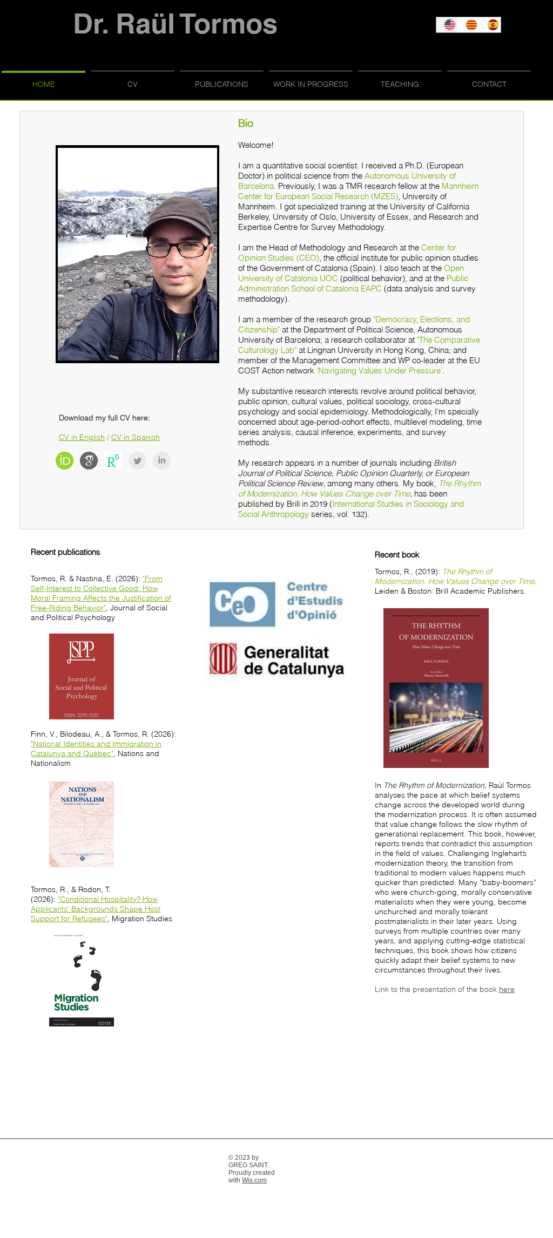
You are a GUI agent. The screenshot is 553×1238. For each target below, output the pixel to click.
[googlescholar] (89, 461)
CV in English (82, 437)
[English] (446, 24)
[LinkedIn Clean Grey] (162, 461)
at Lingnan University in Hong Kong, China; (376, 350)
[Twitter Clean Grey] (137, 461)
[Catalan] (468, 24)
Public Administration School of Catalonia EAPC (353, 283)
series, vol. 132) (339, 514)
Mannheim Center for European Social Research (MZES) (358, 191)
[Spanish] (490, 24)
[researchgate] (113, 461)
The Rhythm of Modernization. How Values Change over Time (359, 488)
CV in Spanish (135, 437)
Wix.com (254, 1180)
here (507, 989)
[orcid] (64, 461)
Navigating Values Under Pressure (379, 370)
